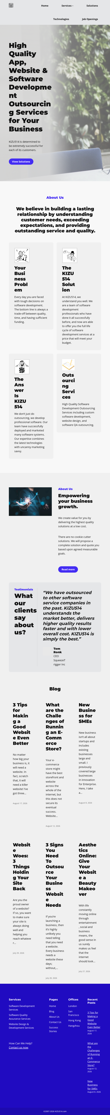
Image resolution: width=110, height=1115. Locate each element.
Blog (51, 1011)
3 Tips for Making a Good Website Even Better (21, 724)
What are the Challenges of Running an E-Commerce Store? (55, 727)
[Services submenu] (73, 5)
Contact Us (55, 1022)
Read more (68, 569)
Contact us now (18, 1047)
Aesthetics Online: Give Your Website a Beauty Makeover (87, 869)
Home (52, 1006)
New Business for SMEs (87, 713)
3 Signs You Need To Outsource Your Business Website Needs (55, 875)
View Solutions (21, 161)
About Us (54, 1016)
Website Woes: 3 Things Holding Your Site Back (21, 867)
